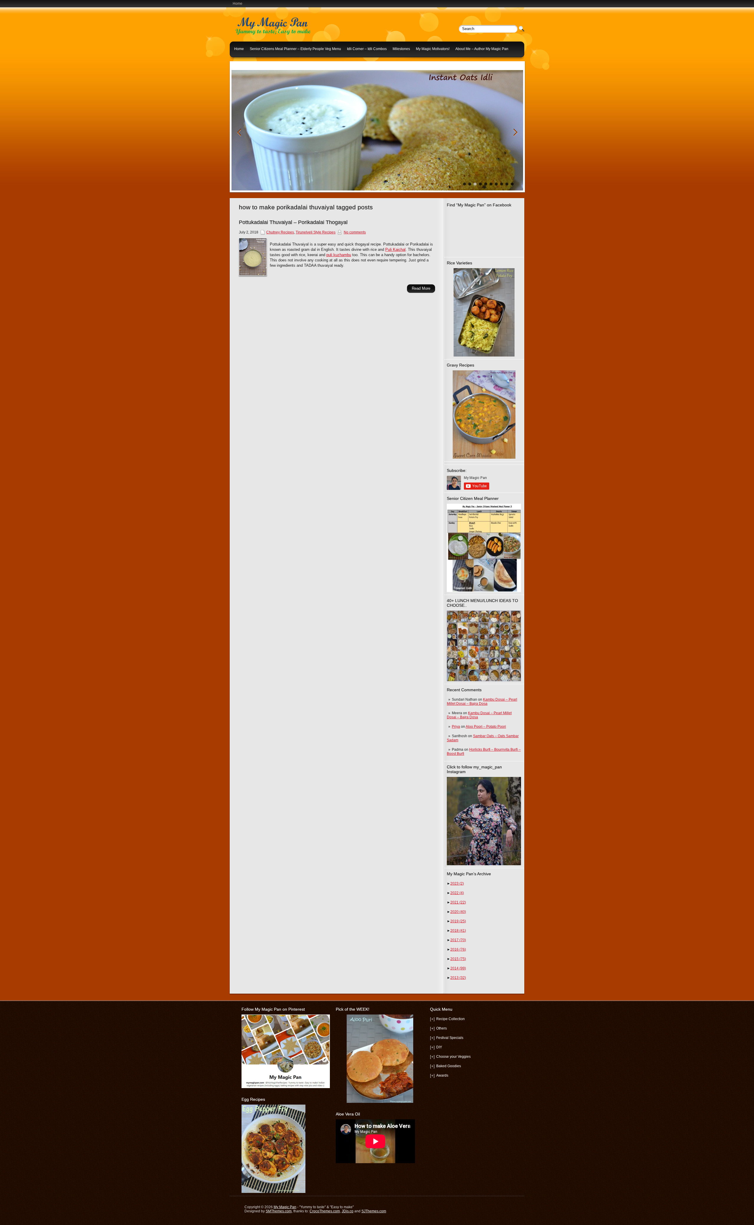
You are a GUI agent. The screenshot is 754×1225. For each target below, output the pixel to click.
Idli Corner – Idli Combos (367, 49)
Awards (442, 1075)
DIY (439, 1047)
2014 (458, 968)
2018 (458, 931)
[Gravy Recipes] (484, 414)
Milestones (401, 49)
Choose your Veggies (453, 1057)
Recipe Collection (450, 1019)
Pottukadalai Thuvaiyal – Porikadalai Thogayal (293, 222)
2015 (458, 959)
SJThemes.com (373, 1211)
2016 (458, 949)
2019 (458, 921)
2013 (458, 978)
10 (512, 184)
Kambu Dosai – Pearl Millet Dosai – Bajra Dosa (482, 701)
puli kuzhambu (338, 255)
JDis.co (347, 1211)
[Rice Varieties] (484, 312)
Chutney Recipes (280, 232)
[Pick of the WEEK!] (380, 1059)
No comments (355, 232)
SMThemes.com (279, 1211)
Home (237, 3)
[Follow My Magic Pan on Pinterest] (286, 1087)
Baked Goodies (448, 1066)
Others (441, 1028)
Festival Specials (449, 1038)
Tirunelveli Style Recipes (315, 232)
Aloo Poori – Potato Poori (486, 727)
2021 (458, 902)
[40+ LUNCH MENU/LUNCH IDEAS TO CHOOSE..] (484, 680)
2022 (457, 893)
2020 (458, 912)
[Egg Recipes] (273, 1192)
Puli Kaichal (395, 249)
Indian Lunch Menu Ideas (254, 63)
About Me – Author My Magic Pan (481, 49)
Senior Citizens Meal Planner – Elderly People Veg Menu (295, 49)
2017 (458, 940)
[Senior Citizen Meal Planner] (484, 548)
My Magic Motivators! (432, 49)
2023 (457, 883)
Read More (421, 288)
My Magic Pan (285, 1207)
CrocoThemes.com (325, 1211)
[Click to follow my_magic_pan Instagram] (484, 821)
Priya (456, 727)
